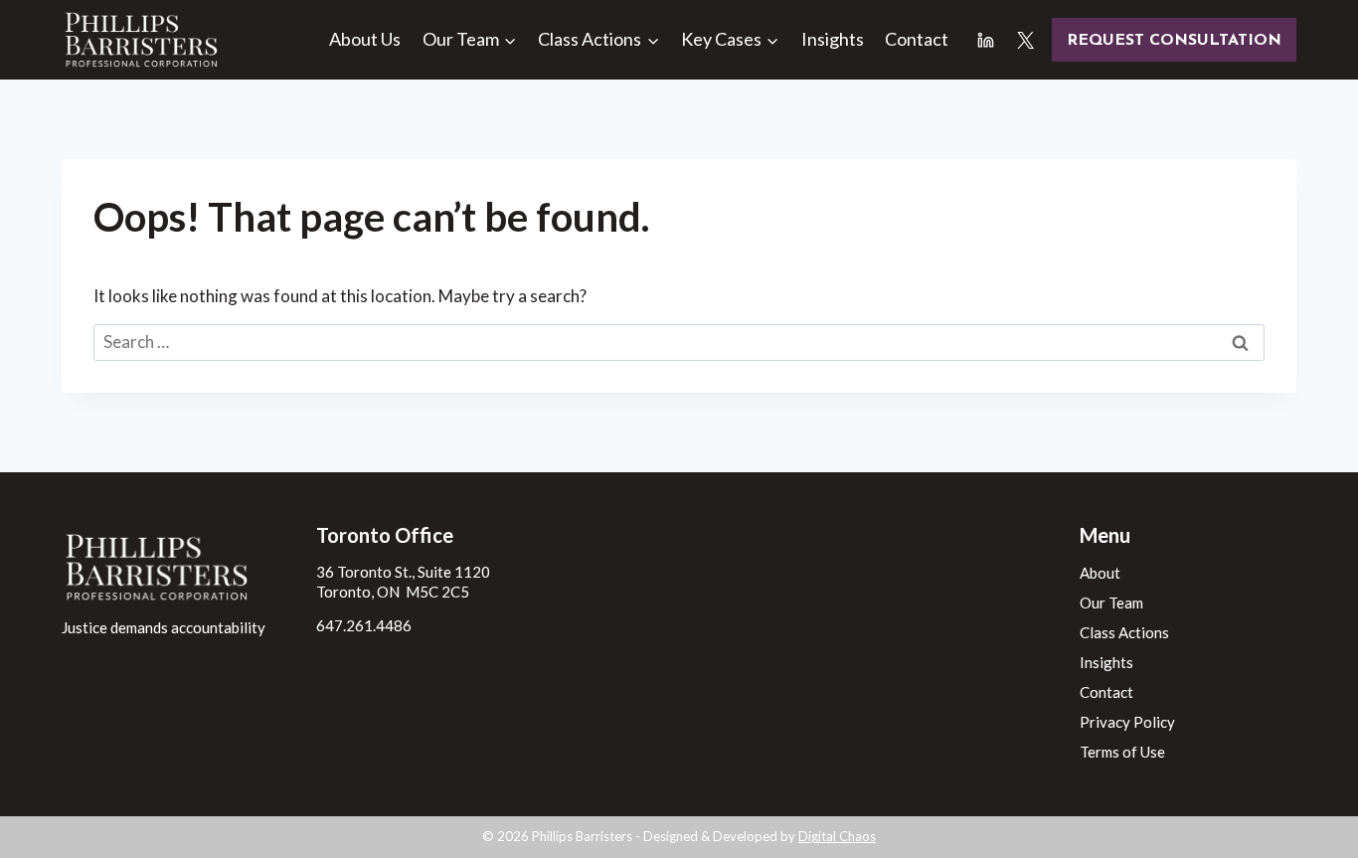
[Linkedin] (986, 40)
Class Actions (1124, 632)
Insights (832, 39)
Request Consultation (1174, 41)
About (1100, 573)
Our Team (1111, 602)
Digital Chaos (837, 836)
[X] (1025, 40)
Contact (916, 39)
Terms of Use (1122, 752)
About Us (365, 39)
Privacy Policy (1127, 722)
